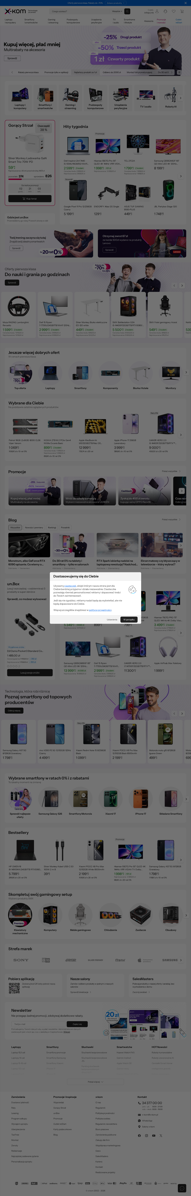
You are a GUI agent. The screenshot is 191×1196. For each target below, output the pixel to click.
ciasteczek (70, 585)
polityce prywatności (100, 610)
